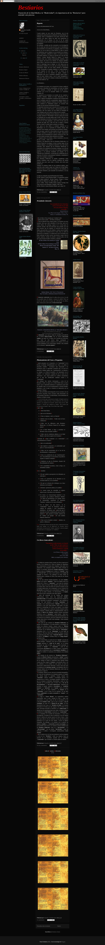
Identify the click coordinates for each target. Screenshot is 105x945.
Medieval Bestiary (23, 75)
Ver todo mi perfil (23, 33)
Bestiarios (30, 7)
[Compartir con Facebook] (55, 192)
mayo (24, 58)
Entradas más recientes (43, 926)
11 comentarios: (41, 920)
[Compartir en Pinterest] (56, 192)
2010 (22, 51)
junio (24, 53)
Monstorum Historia (24, 78)
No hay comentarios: (42, 192)
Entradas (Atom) (56, 931)
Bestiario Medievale (24, 67)
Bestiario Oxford (23, 69)
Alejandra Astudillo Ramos (25, 30)
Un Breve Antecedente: (45, 540)
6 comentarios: (40, 535)
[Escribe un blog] (52, 192)
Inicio (59, 926)
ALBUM (21, 38)
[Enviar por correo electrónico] (50, 192)
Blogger (63, 941)
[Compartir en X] (53, 192)
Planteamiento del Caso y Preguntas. (50, 360)
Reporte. (40, 23)
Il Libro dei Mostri (23, 72)
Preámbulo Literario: (44, 201)
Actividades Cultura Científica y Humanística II (25, 98)
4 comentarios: (40, 351)
